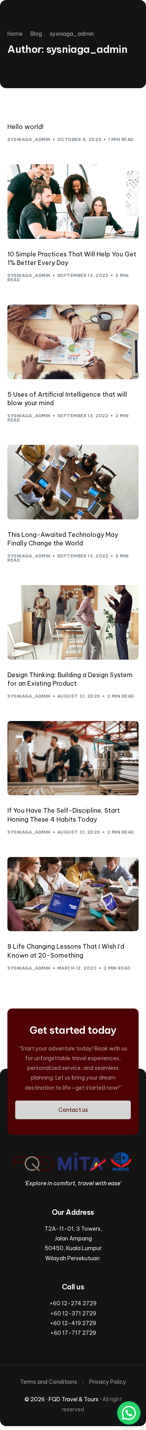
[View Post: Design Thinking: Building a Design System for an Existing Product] (72, 622)
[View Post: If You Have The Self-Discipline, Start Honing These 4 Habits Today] (72, 758)
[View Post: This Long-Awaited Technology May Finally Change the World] (72, 482)
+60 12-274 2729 (73, 1303)
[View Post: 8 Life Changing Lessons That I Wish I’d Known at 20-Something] (72, 894)
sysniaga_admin (28, 139)
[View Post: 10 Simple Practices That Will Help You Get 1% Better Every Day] (72, 201)
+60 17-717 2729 (73, 1332)
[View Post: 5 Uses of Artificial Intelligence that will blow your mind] (72, 342)
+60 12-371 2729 (73, 1313)
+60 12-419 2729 (73, 1323)
